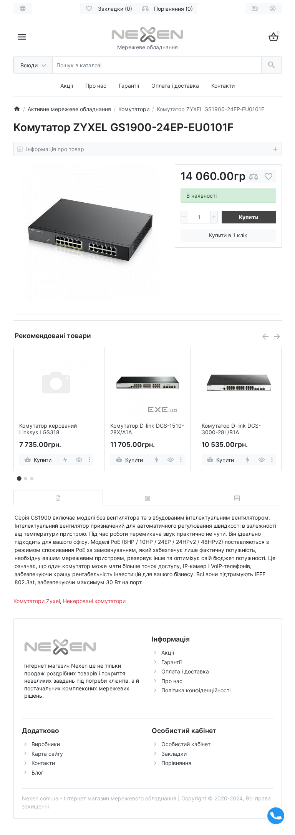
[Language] (22, 8)
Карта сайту (47, 753)
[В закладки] (268, 176)
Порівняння (176, 763)
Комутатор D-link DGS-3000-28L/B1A (231, 429)
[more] (89, 459)
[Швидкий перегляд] (79, 459)
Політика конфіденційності (195, 690)
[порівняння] (253, 176)
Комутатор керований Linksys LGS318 (48, 429)
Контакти (223, 85)
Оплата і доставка (175, 85)
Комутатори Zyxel (36, 601)
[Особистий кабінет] (273, 8)
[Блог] (254, 8)
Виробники (45, 744)
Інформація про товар (55, 149)
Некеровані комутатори (94, 601)
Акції (66, 85)
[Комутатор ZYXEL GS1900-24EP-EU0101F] (90, 232)
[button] (25, 478)
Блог (37, 772)
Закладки (174, 753)
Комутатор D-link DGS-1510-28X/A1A (147, 429)
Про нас (95, 85)
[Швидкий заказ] (65, 459)
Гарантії (129, 85)
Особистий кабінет (185, 744)
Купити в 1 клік (228, 235)
